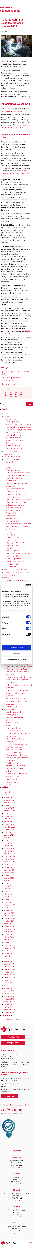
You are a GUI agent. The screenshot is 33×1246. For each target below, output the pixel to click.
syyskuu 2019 (9, 953)
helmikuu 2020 (9, 942)
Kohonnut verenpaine (13, 537)
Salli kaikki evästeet (16, 648)
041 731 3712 (14, 1084)
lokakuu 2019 (8, 951)
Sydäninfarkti (10, 548)
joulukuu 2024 (9, 835)
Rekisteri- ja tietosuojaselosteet (15, 569)
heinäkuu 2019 (9, 959)
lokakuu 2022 (8, 883)
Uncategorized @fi (10, 1020)
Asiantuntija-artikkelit (13, 521)
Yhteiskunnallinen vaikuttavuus (12, 384)
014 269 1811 (17, 1184)
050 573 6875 (24, 1078)
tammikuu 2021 (9, 924)
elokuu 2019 (8, 956)
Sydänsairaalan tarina (13, 435)
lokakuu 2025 (8, 813)
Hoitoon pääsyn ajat (13, 432)
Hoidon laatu (10, 443)
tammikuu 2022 (9, 902)
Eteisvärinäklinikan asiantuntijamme (18, 473)
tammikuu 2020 (9, 945)
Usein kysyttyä (11, 513)
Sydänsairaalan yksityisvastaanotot (18, 427)
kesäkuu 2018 (9, 988)
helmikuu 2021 (9, 921)
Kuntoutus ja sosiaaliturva (15, 505)
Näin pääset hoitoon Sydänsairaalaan (19, 424)
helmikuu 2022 (9, 899)
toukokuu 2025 (9, 824)
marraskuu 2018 (9, 977)
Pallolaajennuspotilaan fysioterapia (18, 677)
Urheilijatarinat (11, 529)
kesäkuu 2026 (9, 797)
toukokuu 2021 (9, 913)
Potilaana (7, 578)
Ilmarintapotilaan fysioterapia (16, 699)
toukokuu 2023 (9, 870)
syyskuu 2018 (9, 983)
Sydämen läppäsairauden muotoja (18, 553)
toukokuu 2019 (9, 964)
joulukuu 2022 (9, 878)
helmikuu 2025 (9, 830)
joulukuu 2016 (9, 1012)
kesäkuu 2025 (9, 821)
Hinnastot (9, 725)
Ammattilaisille (9, 709)
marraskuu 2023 (9, 862)
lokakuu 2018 (8, 980)
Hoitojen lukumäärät (13, 438)
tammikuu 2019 (9, 975)
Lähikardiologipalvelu (13, 731)
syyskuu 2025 (9, 816)
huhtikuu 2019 (9, 967)
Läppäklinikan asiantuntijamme (16, 475)
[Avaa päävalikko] (30, 1243)
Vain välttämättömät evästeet (16, 659)
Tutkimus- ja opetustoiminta (15, 766)
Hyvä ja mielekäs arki (13, 508)
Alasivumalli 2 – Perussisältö (16, 580)
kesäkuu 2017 (9, 1007)
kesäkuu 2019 (9, 961)
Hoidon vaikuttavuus (13, 446)
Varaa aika (10, 1096)
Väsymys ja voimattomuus (15, 543)
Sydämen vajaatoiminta (14, 559)
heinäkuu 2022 (9, 891)
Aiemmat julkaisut (12, 715)
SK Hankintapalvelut (13, 782)
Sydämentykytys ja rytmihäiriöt (17, 526)
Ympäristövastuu (12, 763)
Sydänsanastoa (11, 516)
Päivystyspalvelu (12, 723)
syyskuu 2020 (9, 932)
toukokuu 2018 (9, 991)
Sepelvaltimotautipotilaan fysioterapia (19, 666)
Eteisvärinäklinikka (10, 451)
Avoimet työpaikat (12, 779)
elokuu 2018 (8, 986)
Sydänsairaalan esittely (14, 448)
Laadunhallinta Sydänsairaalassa (17, 758)
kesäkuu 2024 (9, 846)
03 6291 (17, 1167)
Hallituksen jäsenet (12, 776)
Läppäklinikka (8, 454)
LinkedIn (15, 1113)
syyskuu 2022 (9, 886)
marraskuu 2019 (9, 948)
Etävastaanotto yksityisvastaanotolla (19, 430)
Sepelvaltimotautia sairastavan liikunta (19, 500)
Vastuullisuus (10, 760)
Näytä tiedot (23, 642)
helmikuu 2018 (9, 999)
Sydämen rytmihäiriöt (13, 556)
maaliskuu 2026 (9, 803)
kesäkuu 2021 (9, 910)
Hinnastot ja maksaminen (15, 440)
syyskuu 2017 (9, 1004)
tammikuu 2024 (9, 856)
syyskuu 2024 (9, 843)
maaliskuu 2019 (9, 969)
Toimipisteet (8, 462)
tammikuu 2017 (9, 1010)
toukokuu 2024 (9, 848)
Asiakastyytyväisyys (13, 422)
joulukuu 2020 (9, 926)
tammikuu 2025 (9, 832)
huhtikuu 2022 (9, 894)
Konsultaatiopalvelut (13, 728)
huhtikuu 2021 (9, 916)
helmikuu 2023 (9, 875)
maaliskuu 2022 (9, 897)
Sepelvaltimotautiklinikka (12, 457)
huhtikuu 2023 (9, 873)
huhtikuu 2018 (9, 994)
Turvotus (9, 532)
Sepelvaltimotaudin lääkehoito (16, 502)
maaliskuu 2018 (9, 996)
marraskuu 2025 (9, 811)
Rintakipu (9, 467)
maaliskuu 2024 (9, 854)
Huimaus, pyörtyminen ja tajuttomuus (19, 524)
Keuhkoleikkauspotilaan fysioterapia (18, 690)
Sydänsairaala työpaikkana (15, 768)
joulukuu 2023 (9, 859)
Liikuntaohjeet (11, 567)
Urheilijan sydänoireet (13, 470)
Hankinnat (9, 771)
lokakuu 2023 (8, 865)
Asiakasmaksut (11, 419)
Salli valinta (16, 654)
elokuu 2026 (8, 792)
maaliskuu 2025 (9, 827)
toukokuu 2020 (9, 934)
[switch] (28, 622)
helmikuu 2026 (9, 805)
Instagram (9, 1113)
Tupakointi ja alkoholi (13, 497)
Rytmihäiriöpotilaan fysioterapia (17, 669)
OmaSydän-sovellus (13, 510)
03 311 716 (17, 1217)
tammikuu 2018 (9, 1002)
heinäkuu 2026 (9, 795)
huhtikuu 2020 (9, 937)
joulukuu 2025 (9, 808)
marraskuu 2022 (9, 881)
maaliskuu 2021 (9, 918)
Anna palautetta (9, 575)
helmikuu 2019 (9, 972)
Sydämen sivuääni (12, 540)
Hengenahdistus (11, 518)
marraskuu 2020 (9, 929)
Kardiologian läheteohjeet (15, 712)
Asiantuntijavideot (12, 535)
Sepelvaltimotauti (12, 545)
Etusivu (6, 414)
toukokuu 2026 (9, 800)
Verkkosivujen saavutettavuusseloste (17, 572)
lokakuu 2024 (8, 840)
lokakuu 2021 (8, 908)
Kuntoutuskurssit (12, 707)
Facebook (3, 1113)
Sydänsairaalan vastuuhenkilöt (16, 774)
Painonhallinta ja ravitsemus (16, 494)
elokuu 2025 (8, 819)
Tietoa (6, 465)
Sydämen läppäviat (12, 551)
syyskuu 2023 (9, 867)
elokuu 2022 (8, 889)
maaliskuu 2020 (9, 940)
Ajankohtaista (8, 785)
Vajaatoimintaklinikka (11, 459)
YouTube (20, 1113)
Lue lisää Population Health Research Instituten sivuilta (15, 173)
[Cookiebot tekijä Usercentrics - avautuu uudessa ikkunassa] (23, 585)
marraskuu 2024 (9, 838)
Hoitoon (6, 416)
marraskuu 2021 (9, 905)
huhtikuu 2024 (9, 851)
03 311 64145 (12, 1054)
